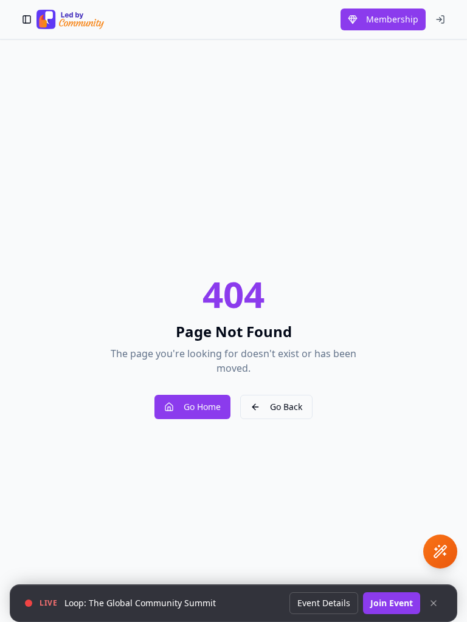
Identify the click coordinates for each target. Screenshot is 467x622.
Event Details (323, 603)
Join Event (391, 603)
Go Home (202, 406)
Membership (392, 19)
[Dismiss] (433, 603)
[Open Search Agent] (440, 552)
